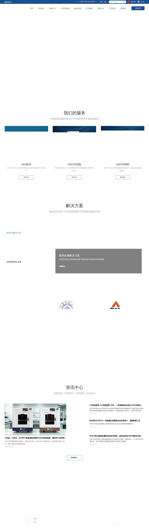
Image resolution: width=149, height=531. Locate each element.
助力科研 (103, 485)
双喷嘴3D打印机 (33, 485)
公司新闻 (103, 481)
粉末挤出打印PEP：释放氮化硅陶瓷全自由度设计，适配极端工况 (115, 420)
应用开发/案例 (104, 490)
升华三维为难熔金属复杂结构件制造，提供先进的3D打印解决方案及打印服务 (116, 436)
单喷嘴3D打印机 (33, 481)
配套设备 (31, 492)
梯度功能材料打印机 (34, 488)
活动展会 (103, 494)
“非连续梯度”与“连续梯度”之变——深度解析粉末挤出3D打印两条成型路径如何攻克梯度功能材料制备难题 (116, 405)
